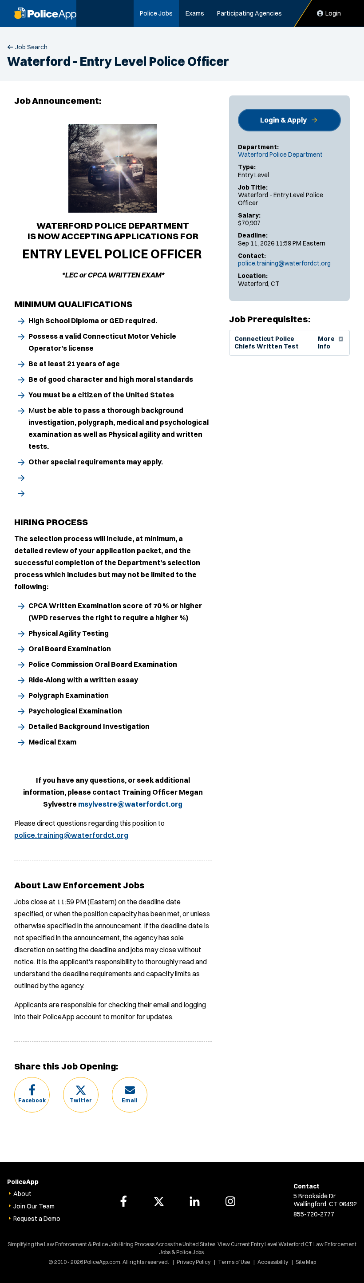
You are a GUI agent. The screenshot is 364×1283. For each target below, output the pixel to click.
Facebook (32, 1100)
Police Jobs (156, 13)
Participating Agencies (249, 13)
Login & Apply (283, 119)
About (22, 1194)
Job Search (31, 47)
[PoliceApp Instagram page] (230, 1201)
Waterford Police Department (280, 154)
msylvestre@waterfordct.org (130, 804)
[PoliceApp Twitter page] (159, 1201)
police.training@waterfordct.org (284, 263)
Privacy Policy (193, 1262)
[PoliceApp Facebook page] (123, 1201)
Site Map (306, 1262)
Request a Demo (36, 1219)
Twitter (81, 1100)
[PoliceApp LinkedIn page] (195, 1201)
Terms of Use (234, 1262)
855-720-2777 (313, 1214)
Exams (195, 13)
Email (130, 1100)
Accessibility (272, 1262)
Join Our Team (34, 1206)
